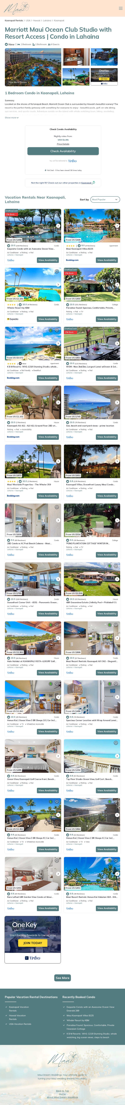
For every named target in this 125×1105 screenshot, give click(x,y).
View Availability (47, 260)
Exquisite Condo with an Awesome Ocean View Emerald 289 (90, 1009)
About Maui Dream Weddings (62, 1097)
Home (62, 1094)
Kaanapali (59, 20)
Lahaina (47, 20)
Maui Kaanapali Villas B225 (79, 249)
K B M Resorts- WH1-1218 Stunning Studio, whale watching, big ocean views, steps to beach (92, 1035)
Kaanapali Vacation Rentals (19, 1009)
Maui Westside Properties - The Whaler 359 (29, 484)
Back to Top (62, 1090)
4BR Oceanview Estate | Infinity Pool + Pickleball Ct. (91, 602)
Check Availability (63, 151)
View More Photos (17, 82)
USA (28, 20)
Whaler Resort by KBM (18, 308)
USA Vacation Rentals (20, 1024)
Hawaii (36, 20)
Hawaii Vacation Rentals (17, 1017)
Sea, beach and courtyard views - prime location (90, 425)
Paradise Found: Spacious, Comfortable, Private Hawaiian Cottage (90, 1027)
